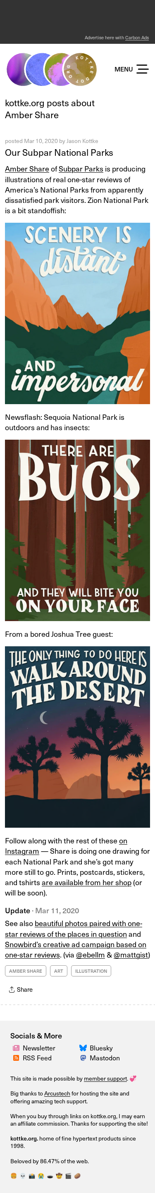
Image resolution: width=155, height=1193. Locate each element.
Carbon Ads (137, 37)
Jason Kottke (82, 140)
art (58, 970)
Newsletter (39, 1048)
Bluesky (101, 1048)
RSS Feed (37, 1057)
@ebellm (90, 954)
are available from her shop (86, 882)
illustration (91, 970)
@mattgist (131, 954)
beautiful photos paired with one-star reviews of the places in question (73, 928)
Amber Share (27, 168)
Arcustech (57, 1093)
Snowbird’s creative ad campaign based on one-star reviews (75, 949)
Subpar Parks (81, 168)
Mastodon (105, 1057)
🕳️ (50, 1175)
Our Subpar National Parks (59, 152)
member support (105, 1078)
